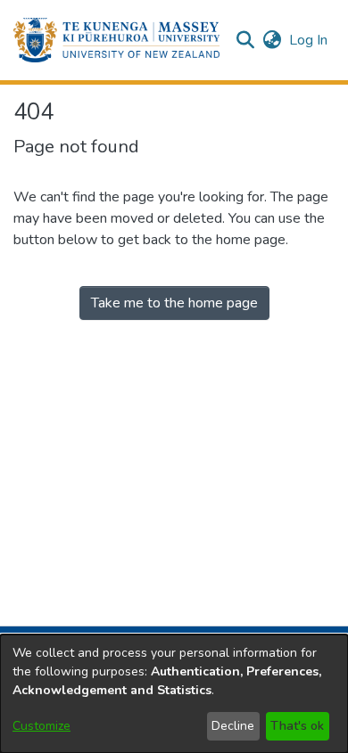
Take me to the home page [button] (174, 303)
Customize (41, 725)
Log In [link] (309, 40)
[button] (116, 40)
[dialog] (174, 693)
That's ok (297, 725)
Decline (232, 725)
